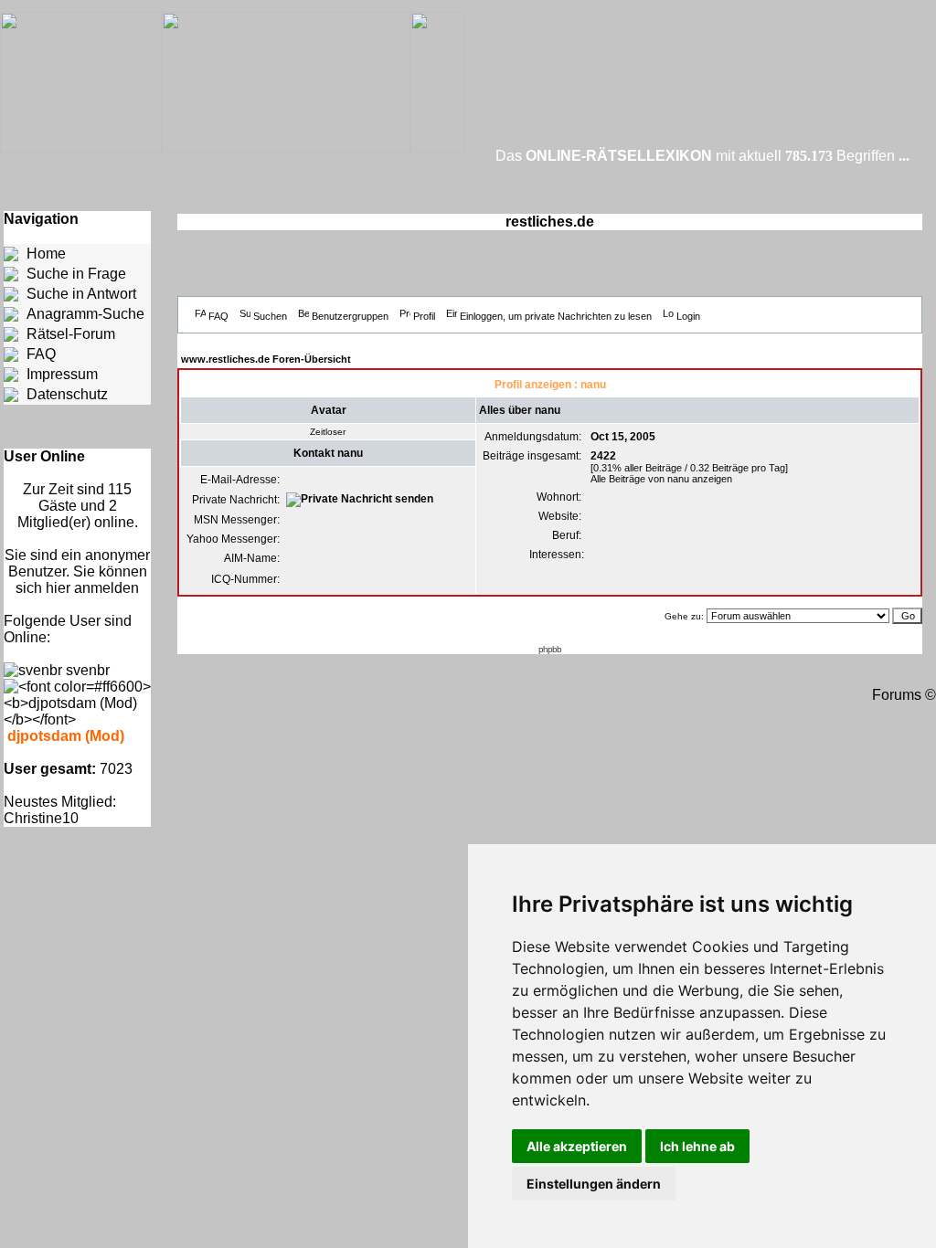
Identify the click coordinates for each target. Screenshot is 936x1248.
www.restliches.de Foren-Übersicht (266, 359)
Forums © (904, 695)
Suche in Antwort (81, 293)
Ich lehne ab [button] (697, 1146)
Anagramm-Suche (85, 314)
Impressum (62, 374)
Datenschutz (67, 394)
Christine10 (41, 818)
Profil (424, 316)
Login (688, 316)
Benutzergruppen (350, 316)
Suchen (270, 316)
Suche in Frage (76, 273)
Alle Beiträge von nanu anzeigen (661, 478)
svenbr (88, 670)
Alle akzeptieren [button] (576, 1146)
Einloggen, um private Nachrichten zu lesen (556, 316)
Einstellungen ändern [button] (593, 1183)
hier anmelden (92, 588)
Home (46, 253)
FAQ (41, 354)
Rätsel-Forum (71, 334)
